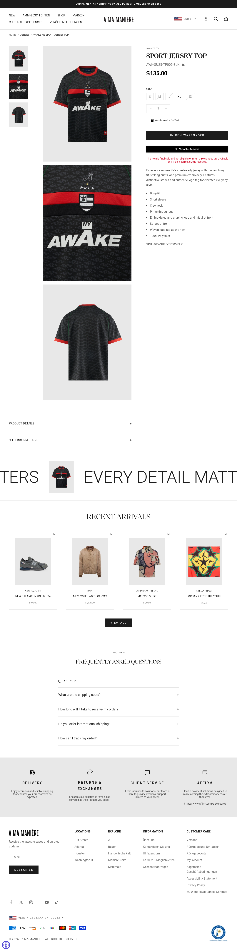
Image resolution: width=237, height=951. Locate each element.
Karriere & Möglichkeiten (159, 860)
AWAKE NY (152, 48)
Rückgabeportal (197, 853)
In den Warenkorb (187, 135)
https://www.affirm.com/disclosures (205, 803)
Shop (61, 15)
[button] (187, 149)
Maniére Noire (117, 860)
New (12, 15)
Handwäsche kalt (119, 853)
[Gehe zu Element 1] (18, 58)
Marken (78, 15)
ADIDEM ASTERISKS (147, 591)
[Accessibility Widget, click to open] (6, 945)
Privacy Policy (196, 885)
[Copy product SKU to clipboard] (183, 64)
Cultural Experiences (25, 22)
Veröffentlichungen (66, 22)
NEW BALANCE (33, 591)
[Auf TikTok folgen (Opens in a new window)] (56, 902)
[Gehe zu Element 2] (18, 86)
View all (118, 622)
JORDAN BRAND (204, 591)
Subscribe (23, 869)
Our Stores (81, 840)
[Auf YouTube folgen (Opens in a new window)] (46, 902)
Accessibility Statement (202, 878)
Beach (112, 847)
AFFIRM (205, 782)
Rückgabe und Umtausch (203, 847)
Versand (192, 840)
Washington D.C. (85, 860)
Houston (80, 853)
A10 (110, 840)
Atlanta (79, 847)
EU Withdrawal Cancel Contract (207, 892)
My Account (194, 860)
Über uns (148, 840)
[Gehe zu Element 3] (18, 114)
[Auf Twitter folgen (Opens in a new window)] (21, 902)
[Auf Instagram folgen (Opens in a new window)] (31, 902)
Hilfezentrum (151, 853)
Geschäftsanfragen (155, 867)
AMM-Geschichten (36, 15)
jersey (24, 34)
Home (12, 34)
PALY (90, 591)
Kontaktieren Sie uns (156, 847)
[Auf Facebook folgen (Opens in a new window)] (11, 902)
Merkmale (114, 867)
